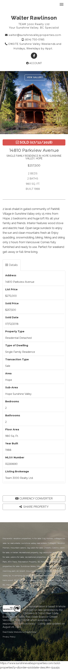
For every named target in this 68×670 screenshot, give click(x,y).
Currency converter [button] (36, 498)
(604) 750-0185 (34, 39)
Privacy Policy (9, 637)
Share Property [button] (36, 506)
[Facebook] (34, 55)
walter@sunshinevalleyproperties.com (34, 35)
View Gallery (35, 77)
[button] (4, 102)
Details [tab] (13, 265)
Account (35, 63)
